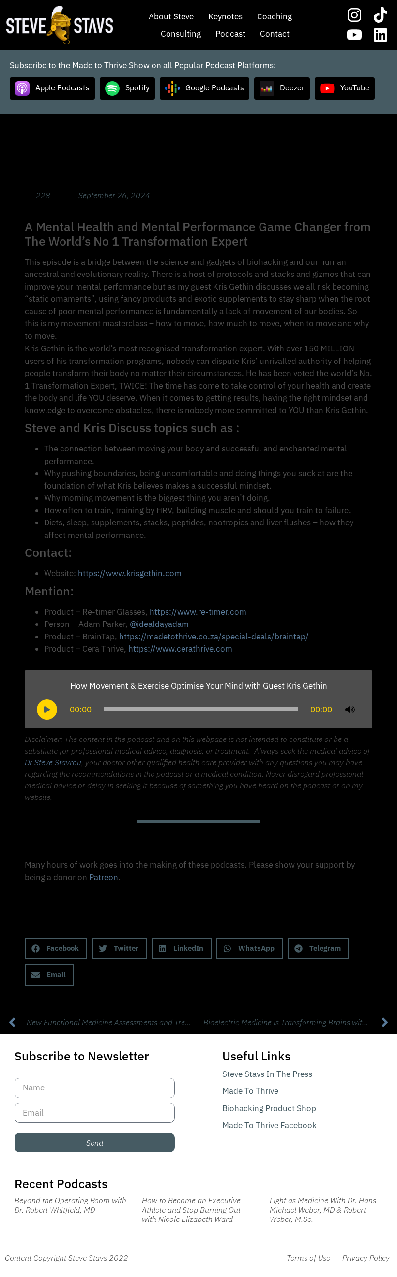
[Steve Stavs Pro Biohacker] (59, 25)
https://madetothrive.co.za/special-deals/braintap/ (214, 636)
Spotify (137, 87)
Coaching (274, 16)
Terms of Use (308, 1257)
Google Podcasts (214, 87)
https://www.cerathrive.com (180, 648)
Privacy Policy (366, 1257)
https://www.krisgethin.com (130, 573)
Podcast (230, 34)
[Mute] (350, 709)
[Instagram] (354, 15)
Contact (275, 34)
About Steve (171, 16)
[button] (56, 948)
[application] (198, 709)
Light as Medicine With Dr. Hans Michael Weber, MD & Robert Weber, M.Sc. (323, 1209)
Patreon (103, 877)
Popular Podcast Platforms (224, 65)
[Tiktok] (380, 15)
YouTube (354, 87)
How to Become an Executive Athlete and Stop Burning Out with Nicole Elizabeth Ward (191, 1209)
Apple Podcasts (62, 87)
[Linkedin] (380, 35)
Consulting (181, 34)
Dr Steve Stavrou (53, 762)
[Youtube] (354, 35)
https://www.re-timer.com (198, 612)
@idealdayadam (159, 624)
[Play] (47, 709)
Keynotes (225, 16)
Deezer (292, 87)
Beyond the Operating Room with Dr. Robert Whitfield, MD (70, 1204)
